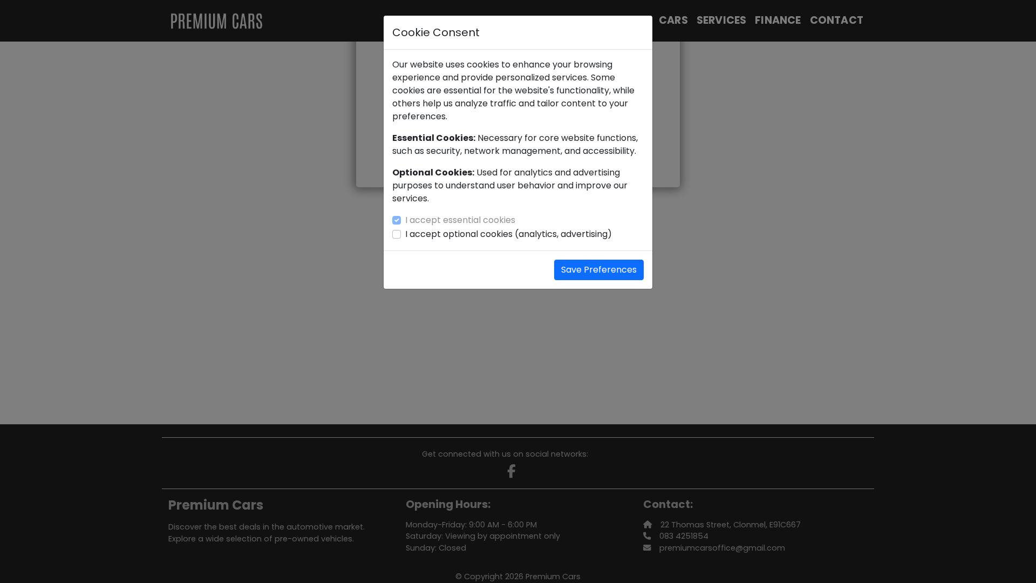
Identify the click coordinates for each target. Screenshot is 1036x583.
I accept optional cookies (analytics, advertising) (508, 234)
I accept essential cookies (460, 220)
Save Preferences (599, 269)
